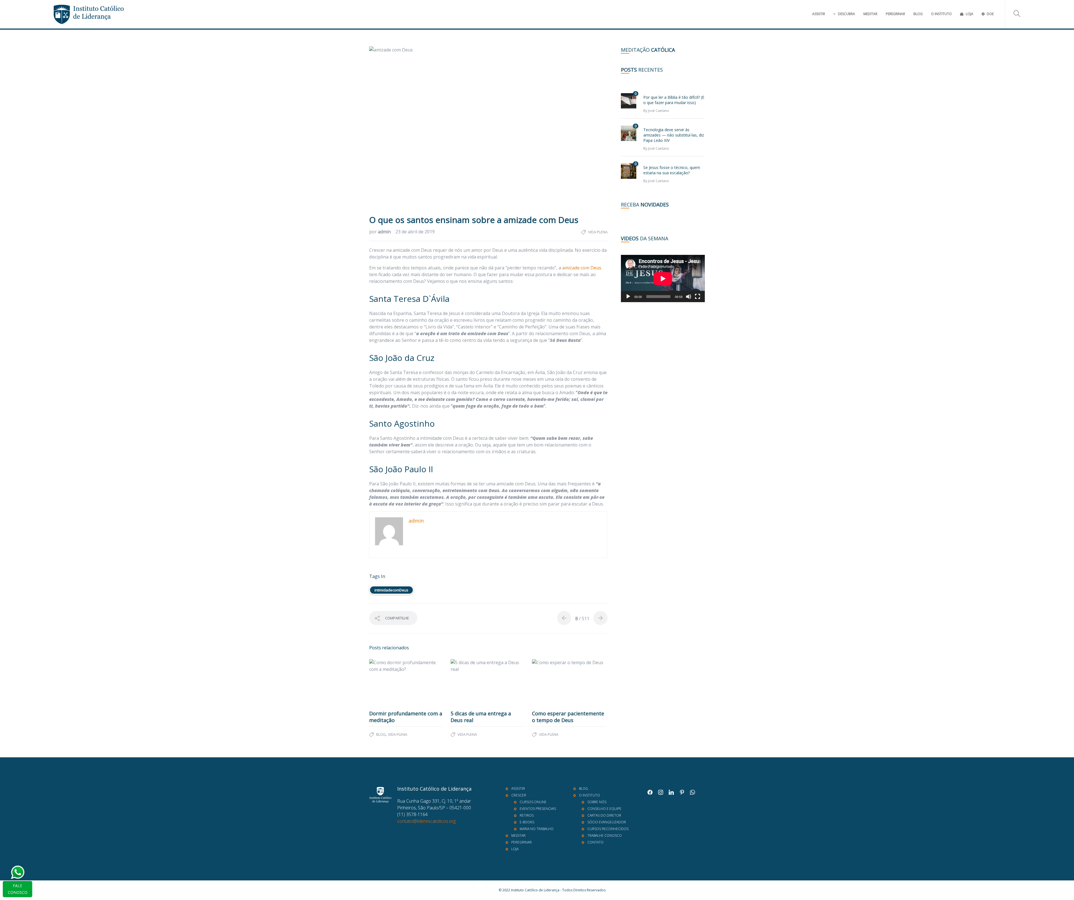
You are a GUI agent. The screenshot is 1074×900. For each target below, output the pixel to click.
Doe (990, 13)
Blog (918, 13)
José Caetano (658, 110)
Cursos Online (533, 802)
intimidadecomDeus (391, 590)
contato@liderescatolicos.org (426, 821)
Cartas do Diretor (604, 815)
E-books (527, 822)
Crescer (518, 795)
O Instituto (941, 13)
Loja (969, 13)
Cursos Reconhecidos (607, 828)
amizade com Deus (581, 268)
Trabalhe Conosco (604, 835)
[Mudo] (688, 296)
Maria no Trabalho (537, 828)
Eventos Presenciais (538, 808)
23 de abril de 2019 (415, 232)
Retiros (527, 815)
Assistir (818, 13)
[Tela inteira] (697, 296)
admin (385, 232)
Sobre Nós (596, 802)
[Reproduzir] (628, 296)
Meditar (870, 13)
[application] (663, 278)
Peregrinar (895, 13)
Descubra (846, 13)
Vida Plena (597, 231)
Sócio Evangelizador (606, 822)
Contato (595, 842)
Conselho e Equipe (604, 808)
